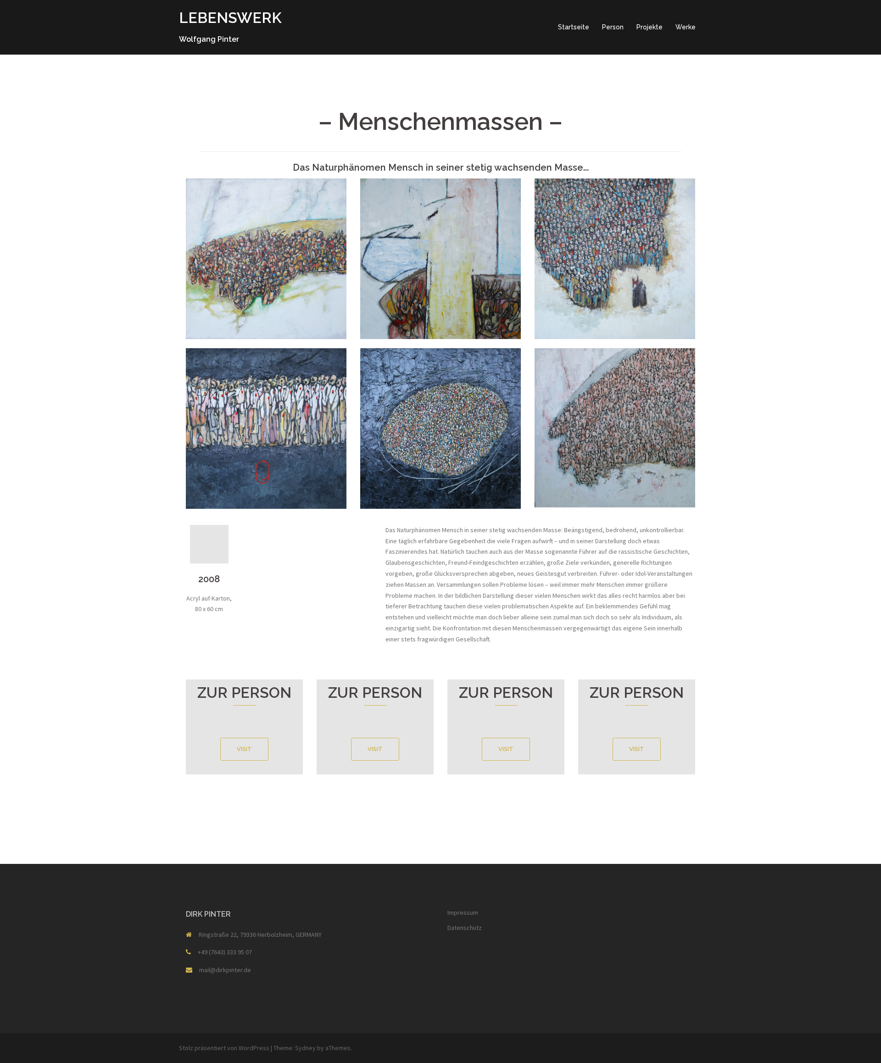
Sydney (305, 1048)
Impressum (462, 912)
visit (244, 749)
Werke (685, 27)
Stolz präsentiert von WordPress (224, 1048)
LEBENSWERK (230, 17)
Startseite (573, 27)
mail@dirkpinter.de (225, 970)
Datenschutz (464, 928)
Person (613, 27)
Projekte (649, 27)
